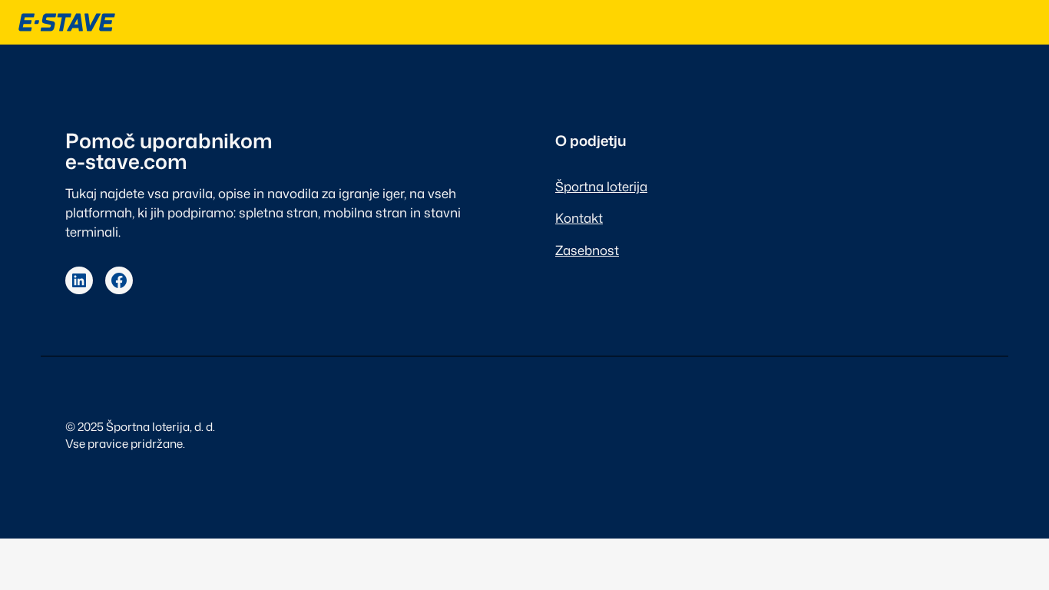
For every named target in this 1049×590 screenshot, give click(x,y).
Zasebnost (587, 250)
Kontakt (579, 218)
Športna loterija (601, 186)
